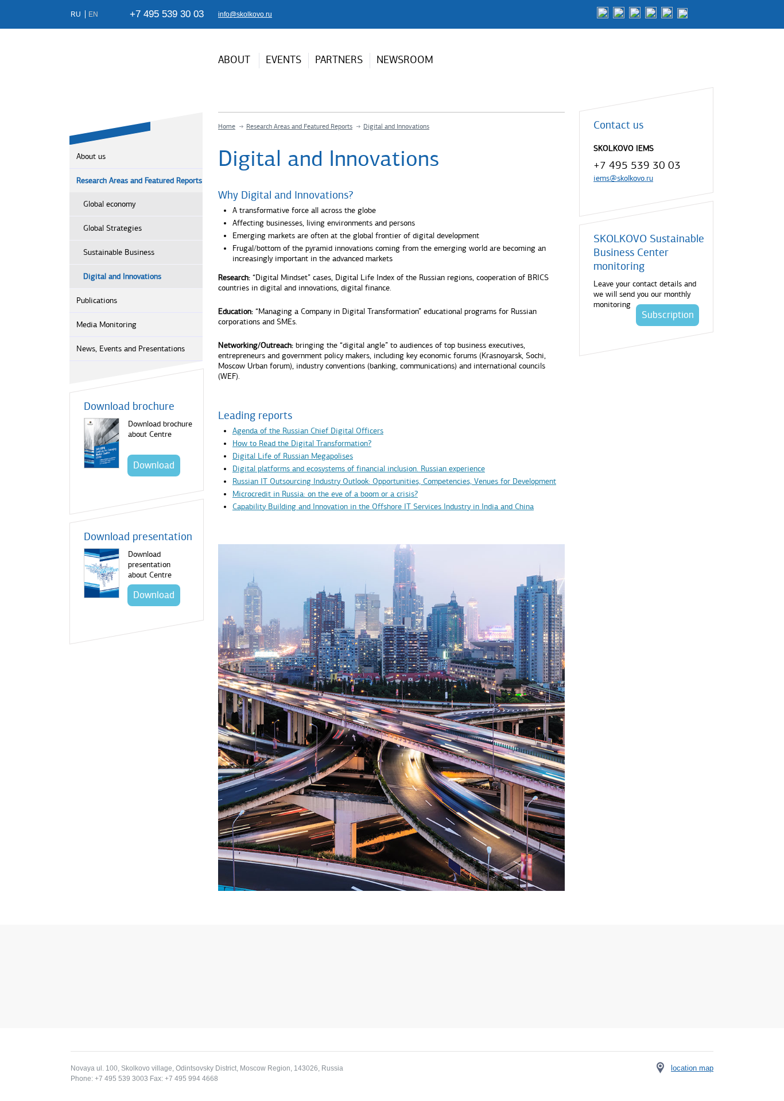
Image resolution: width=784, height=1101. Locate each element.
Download (153, 465)
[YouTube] (652, 16)
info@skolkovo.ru (245, 14)
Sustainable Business (118, 252)
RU (77, 14)
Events (283, 59)
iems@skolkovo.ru (623, 178)
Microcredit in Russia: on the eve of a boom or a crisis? (325, 494)
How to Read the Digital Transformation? (301, 443)
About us (91, 156)
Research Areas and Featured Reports (139, 180)
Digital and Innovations (122, 276)
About (234, 59)
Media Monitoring (106, 324)
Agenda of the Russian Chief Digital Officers (307, 431)
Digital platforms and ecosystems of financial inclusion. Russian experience (358, 469)
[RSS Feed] (683, 16)
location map (692, 1068)
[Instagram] (668, 16)
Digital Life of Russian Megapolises (292, 456)
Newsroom (405, 59)
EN (93, 14)
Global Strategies (112, 228)
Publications (96, 300)
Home (226, 126)
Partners (339, 59)
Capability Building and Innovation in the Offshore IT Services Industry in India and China (383, 506)
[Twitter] (636, 16)
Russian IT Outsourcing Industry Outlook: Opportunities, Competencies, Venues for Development (394, 481)
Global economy (109, 204)
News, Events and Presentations (130, 349)
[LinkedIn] (620, 16)
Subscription (668, 315)
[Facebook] (604, 16)
